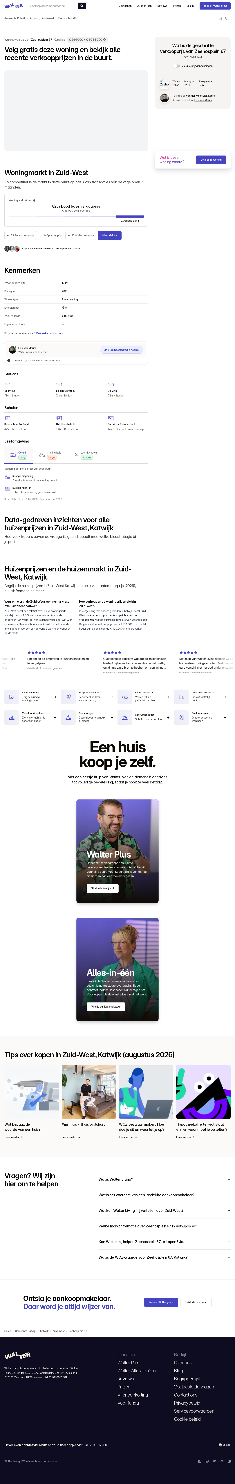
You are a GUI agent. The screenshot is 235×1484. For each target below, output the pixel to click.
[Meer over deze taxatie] (104, 39)
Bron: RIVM (10, 499)
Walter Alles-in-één (137, 1370)
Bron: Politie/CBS (28, 499)
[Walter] (13, 5)
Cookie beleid (187, 1419)
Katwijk (34, 18)
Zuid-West (48, 18)
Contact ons (185, 1395)
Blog (178, 1370)
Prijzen (177, 5)
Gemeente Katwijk (15, 18)
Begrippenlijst (187, 1378)
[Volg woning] (227, 18)
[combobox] (57, 6)
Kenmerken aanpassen (49, 333)
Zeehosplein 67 (67, 18)
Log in (190, 5)
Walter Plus (128, 1362)
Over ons (182, 1362)
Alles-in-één (144, 5)
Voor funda (128, 1403)
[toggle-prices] (176, 66)
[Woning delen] (220, 18)
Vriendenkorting (133, 1395)
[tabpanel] (76, 480)
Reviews (162, 5)
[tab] (18, 455)
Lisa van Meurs (203, 100)
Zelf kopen (125, 5)
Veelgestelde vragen (194, 1387)
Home (7, 1331)
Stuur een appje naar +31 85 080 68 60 (81, 1445)
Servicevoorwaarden (194, 1411)
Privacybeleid (187, 1403)
